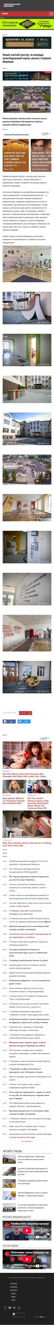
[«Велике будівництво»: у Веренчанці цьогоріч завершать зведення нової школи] (9, 1159)
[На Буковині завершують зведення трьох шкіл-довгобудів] (9, 1183)
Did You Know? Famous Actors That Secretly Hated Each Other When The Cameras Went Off (38, 803)
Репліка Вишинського (17, 1217)
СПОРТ (13, 1294)
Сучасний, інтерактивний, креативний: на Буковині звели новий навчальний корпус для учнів (33, 1171)
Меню (5, 13)
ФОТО (13, 1300)
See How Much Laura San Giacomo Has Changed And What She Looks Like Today (24, 775)
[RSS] (19, 1308)
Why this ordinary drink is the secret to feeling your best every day (27, 844)
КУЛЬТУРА (13, 1291)
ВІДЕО (13, 1297)
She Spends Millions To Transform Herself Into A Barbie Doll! (14, 800)
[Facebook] (5, 1308)
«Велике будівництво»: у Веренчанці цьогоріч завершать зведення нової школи (31, 1159)
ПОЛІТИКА (13, 1284)
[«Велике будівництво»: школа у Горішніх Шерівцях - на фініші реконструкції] (9, 1195)
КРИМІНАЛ (13, 1287)
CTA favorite (7, 840)
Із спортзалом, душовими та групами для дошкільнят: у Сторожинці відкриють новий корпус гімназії (33, 1207)
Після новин (10, 1246)
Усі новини (26, 1141)
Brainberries (7, 771)
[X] (14, 1308)
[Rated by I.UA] (18, 1316)
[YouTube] (10, 1308)
